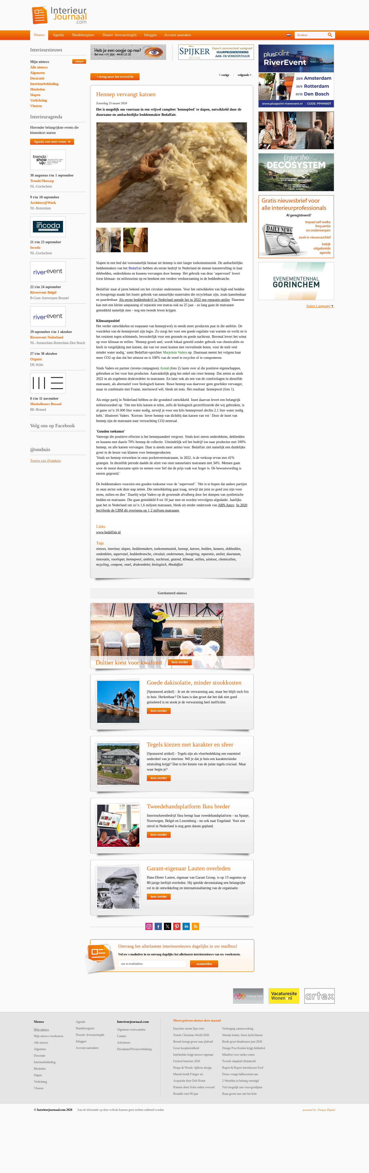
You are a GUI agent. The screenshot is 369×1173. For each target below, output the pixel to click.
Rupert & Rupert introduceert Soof (242, 1067)
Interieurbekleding (44, 84)
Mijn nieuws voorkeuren (48, 1036)
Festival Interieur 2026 (186, 1061)
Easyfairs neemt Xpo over (188, 1028)
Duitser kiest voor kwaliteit (129, 662)
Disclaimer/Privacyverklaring (134, 1049)
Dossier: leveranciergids (120, 35)
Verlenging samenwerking (237, 1028)
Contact (121, 1036)
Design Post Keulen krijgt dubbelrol (243, 1048)
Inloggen (150, 35)
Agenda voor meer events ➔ (52, 141)
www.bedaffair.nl (108, 532)
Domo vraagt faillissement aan (240, 1074)
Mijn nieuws (39, 62)
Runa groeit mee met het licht (239, 1094)
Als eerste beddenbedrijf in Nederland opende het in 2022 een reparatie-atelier (174, 300)
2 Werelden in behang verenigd (240, 1080)
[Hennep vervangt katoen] (171, 172)
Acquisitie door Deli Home (189, 1080)
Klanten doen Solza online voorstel (194, 1087)
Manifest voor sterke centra (238, 1054)
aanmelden (204, 964)
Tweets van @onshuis (45, 461)
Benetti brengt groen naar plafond (193, 1041)
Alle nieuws (38, 67)
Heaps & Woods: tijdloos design (192, 1067)
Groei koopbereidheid (186, 1048)
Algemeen (37, 73)
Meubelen (37, 89)
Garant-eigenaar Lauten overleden (188, 868)
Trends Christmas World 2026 (191, 1035)
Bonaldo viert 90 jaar (185, 1094)
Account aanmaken (177, 35)
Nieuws (39, 35)
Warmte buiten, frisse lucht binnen (242, 1035)
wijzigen (79, 61)
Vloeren (36, 106)
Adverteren (123, 1042)
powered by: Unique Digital (319, 1109)
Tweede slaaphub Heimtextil (239, 1061)
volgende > (244, 75)
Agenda (58, 35)
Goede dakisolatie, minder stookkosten (194, 682)
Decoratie (37, 78)
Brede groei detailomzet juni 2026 (242, 1041)
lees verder (180, 662)
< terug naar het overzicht (115, 76)
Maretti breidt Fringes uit (188, 1074)
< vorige (224, 75)
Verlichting (38, 100)
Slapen (35, 95)
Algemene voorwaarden (131, 1029)
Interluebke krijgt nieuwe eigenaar (193, 1054)
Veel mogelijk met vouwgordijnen (242, 1087)
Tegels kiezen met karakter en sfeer (190, 744)
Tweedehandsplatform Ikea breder (188, 806)
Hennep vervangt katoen (126, 94)
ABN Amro (226, 505)
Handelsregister (83, 35)
